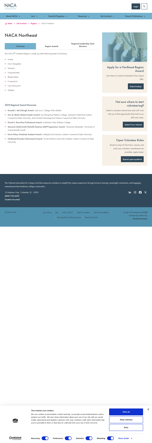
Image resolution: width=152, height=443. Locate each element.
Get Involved (106, 16)
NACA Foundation (101, 212)
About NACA (11, 16)
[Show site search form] (144, 6)
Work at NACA (91, 217)
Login (135, 6)
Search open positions (132, 159)
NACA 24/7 (67, 212)
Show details (123, 438)
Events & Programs (56, 16)
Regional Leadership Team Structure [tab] (82, 45)
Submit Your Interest (133, 124)
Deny (126, 427)
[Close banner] (148, 409)
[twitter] (145, 192)
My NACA (47, 212)
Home (10, 23)
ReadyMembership (140, 218)
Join (33, 16)
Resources (82, 16)
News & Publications (134, 16)
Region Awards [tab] (51, 46)
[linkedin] (130, 192)
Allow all (126, 412)
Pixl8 (145, 212)
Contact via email (12, 199)
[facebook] (140, 192)
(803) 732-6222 (12, 196)
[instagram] (135, 192)
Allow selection (126, 420)
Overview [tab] (20, 46)
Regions (34, 23)
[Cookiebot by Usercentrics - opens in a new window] (15, 438)
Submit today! (136, 86)
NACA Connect (83, 212)
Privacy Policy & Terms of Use (69, 217)
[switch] (68, 438)
